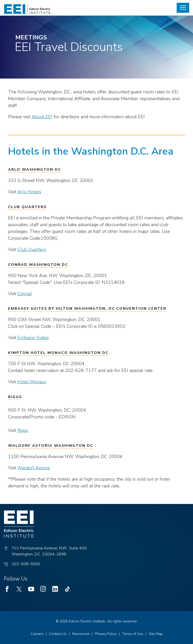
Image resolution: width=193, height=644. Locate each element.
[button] (183, 8)
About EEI (42, 117)
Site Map (156, 633)
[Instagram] (43, 589)
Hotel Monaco (31, 382)
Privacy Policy (106, 633)
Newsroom (80, 633)
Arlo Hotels (29, 192)
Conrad (24, 294)
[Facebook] (7, 589)
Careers (37, 633)
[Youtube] (31, 589)
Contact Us (58, 633)
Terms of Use (132, 633)
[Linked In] (55, 589)
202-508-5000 (26, 564)
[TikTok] (67, 589)
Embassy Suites (33, 338)
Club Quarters (31, 249)
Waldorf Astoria (33, 468)
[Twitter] (19, 589)
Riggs (22, 430)
